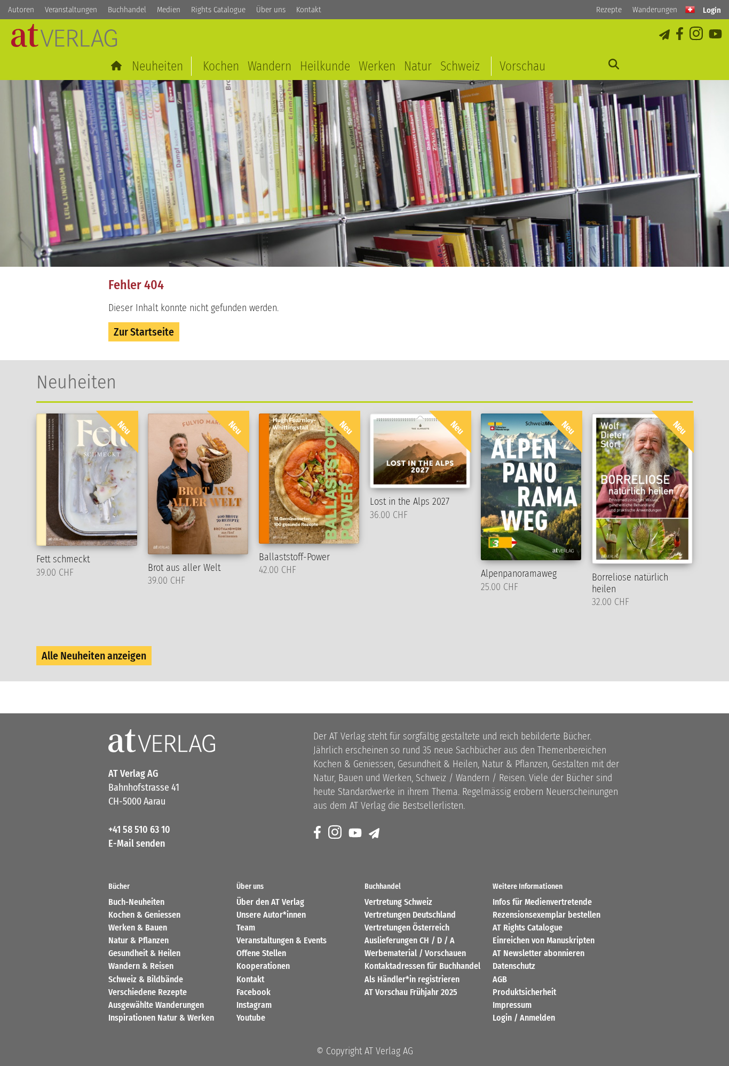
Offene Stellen (261, 953)
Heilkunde (325, 66)
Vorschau (522, 66)
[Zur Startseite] (117, 66)
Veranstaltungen (71, 9)
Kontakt (308, 9)
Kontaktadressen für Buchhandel (422, 966)
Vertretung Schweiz (398, 902)
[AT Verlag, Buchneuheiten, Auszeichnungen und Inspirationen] (64, 38)
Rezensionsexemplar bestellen (546, 915)
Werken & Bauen (137, 927)
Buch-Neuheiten (136, 902)
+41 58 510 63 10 (139, 830)
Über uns (271, 9)
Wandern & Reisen (140, 966)
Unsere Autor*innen (271, 915)
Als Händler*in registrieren (411, 979)
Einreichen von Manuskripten (544, 940)
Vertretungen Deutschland (410, 915)
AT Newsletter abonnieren (538, 953)
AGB (500, 979)
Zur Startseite (144, 331)
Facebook (253, 992)
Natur (418, 66)
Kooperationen (263, 966)
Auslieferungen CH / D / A (409, 940)
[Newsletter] (375, 833)
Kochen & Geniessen (144, 915)
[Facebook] (680, 34)
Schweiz (460, 66)
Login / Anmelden (524, 1018)
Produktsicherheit (524, 992)
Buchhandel (127, 9)
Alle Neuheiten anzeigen (94, 655)
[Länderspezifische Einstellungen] (690, 9)
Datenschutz (514, 966)
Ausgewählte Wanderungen (156, 1005)
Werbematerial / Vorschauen (415, 953)
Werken (377, 66)
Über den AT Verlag (270, 902)
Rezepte (609, 9)
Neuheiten (157, 66)
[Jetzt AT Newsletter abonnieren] (665, 34)
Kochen (221, 66)
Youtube (250, 1018)
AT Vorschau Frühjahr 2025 (410, 992)
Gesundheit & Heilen (144, 953)
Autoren (21, 9)
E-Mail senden (136, 843)
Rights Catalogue (218, 9)
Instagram (254, 1005)
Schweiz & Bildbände (145, 979)
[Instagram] (697, 34)
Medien (168, 9)
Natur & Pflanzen (138, 940)
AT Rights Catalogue (527, 927)
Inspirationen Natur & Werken (161, 1018)
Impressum (512, 1005)
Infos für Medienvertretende (542, 902)
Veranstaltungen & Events (281, 940)
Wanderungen (654, 9)
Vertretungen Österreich (406, 927)
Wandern (269, 66)
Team (245, 927)
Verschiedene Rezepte (147, 992)
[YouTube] (716, 34)
